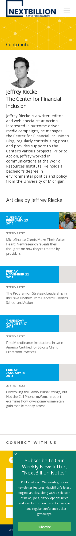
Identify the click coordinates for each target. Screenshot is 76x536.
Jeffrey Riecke (15, 233)
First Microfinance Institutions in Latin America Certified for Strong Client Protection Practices (34, 347)
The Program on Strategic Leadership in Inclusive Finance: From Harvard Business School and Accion (37, 298)
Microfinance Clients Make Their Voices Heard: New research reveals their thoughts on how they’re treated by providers (35, 246)
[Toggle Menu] (67, 10)
